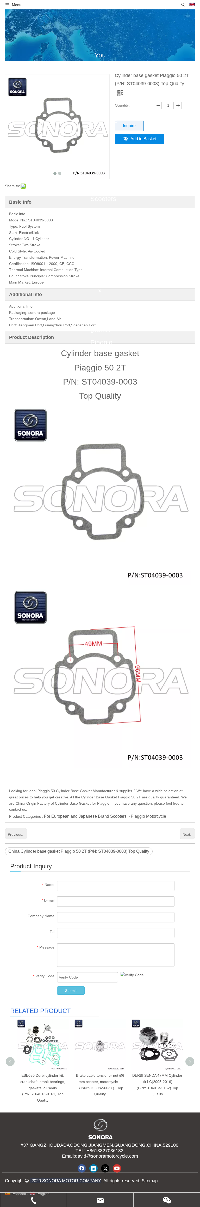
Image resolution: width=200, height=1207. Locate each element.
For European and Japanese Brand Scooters (85, 816)
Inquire (129, 125)
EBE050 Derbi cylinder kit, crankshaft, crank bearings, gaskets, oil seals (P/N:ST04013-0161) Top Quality (42, 1087)
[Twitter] (105, 1168)
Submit (71, 990)
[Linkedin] (93, 1168)
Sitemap (149, 1180)
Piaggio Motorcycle (148, 816)
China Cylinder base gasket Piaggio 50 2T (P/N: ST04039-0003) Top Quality (78, 851)
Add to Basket (143, 139)
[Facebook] (82, 1168)
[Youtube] (117, 1168)
